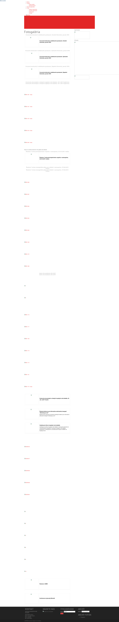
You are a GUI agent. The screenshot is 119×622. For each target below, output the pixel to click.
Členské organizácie (31, 21)
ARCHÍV (79, 611)
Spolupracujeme (32, 20)
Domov (28, 16)
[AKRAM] (28, 15)
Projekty (28, 17)
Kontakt (30, 27)
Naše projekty (32, 18)
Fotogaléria (83, 617)
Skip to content (3, 0)
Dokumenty (31, 26)
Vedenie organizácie (33, 23)
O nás (28, 22)
